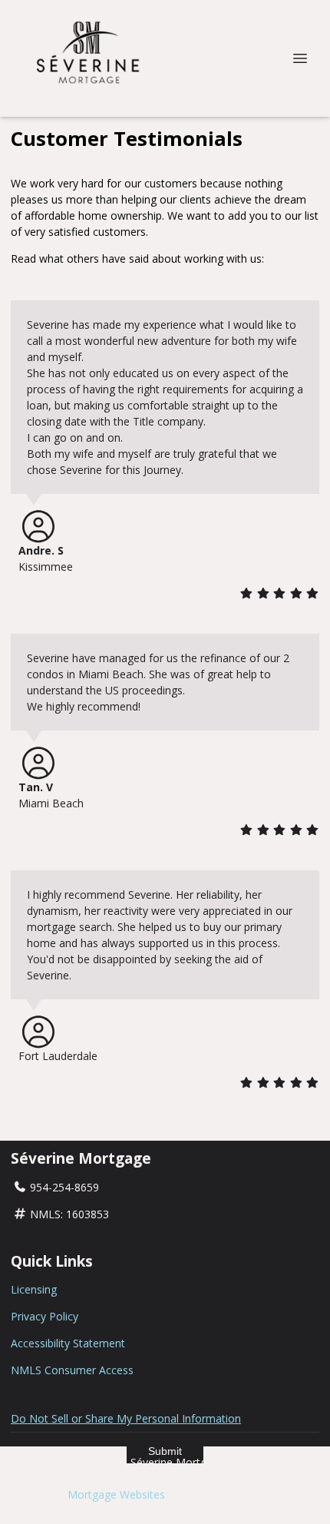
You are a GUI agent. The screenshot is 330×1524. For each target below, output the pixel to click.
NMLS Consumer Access (72, 1370)
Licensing (34, 1289)
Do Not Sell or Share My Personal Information (126, 1418)
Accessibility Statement (68, 1343)
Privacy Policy (44, 1316)
